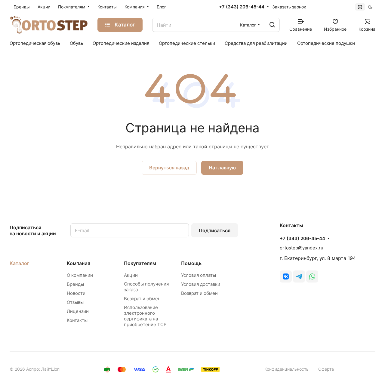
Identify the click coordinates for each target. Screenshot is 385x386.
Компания (78, 263)
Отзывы (75, 302)
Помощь (191, 263)
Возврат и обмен (142, 298)
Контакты (77, 320)
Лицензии (78, 311)
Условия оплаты (198, 275)
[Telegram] (299, 276)
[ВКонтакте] (286, 276)
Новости (76, 293)
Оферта (326, 369)
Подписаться (214, 230)
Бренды (75, 284)
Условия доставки (200, 284)
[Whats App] (312, 276)
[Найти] (272, 25)
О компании (80, 275)
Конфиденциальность (286, 369)
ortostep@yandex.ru (301, 248)
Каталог (19, 263)
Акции (131, 275)
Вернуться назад (169, 168)
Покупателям (140, 263)
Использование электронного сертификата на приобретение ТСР (145, 315)
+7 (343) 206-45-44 (241, 7)
